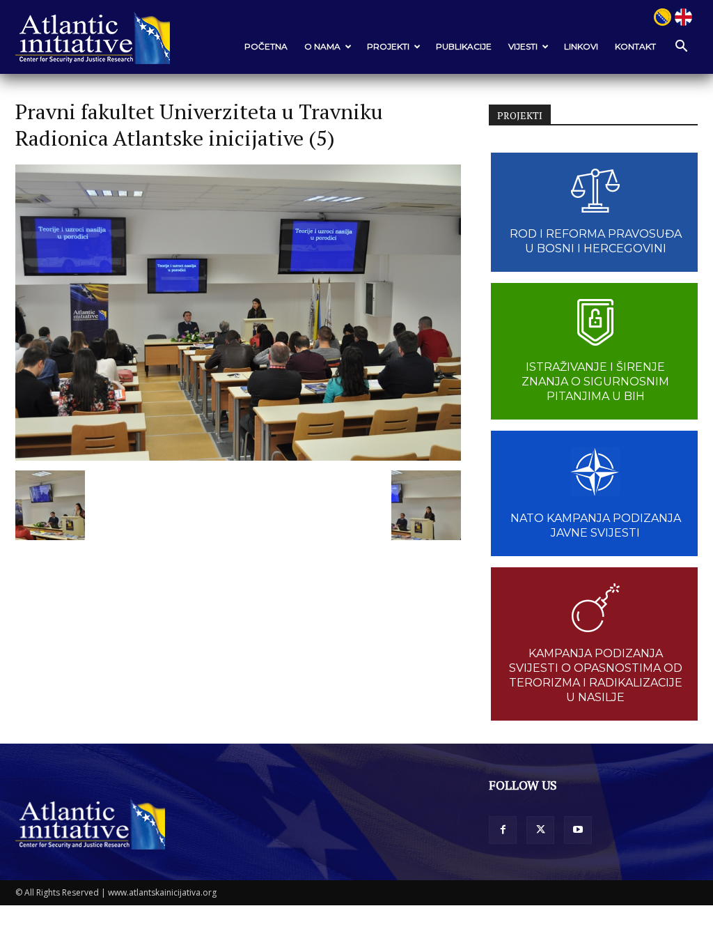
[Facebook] (503, 830)
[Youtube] (578, 830)
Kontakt (635, 46)
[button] (681, 47)
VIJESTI (523, 46)
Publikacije (464, 46)
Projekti (388, 46)
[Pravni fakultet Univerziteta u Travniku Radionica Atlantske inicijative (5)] (238, 456)
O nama (322, 46)
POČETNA (266, 46)
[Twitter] (540, 830)
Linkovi (581, 46)
